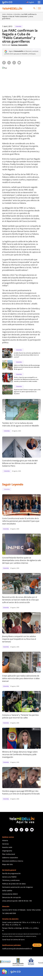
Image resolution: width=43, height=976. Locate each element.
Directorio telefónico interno (12, 861)
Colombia (17, 14)
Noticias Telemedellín (19, 45)
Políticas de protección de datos (14, 884)
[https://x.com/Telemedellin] (16, 829)
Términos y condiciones (11, 880)
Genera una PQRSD (9, 877)
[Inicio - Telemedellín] (12, 8)
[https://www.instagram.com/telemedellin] (26, 829)
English (31, 2)
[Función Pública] (33, 961)
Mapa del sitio (7, 864)
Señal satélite (7, 890)
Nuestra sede (7, 847)
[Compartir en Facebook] (4, 62)
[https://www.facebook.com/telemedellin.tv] (11, 829)
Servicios (5, 844)
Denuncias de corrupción (11, 897)
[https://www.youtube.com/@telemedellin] (32, 829)
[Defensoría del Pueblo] (20, 961)
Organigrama (7, 851)
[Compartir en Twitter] (9, 62)
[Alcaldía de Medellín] (7, 962)
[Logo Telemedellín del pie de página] (21, 820)
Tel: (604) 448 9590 (9, 913)
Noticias (9, 14)
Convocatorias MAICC (10, 894)
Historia (5, 840)
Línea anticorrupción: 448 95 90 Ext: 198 (17, 901)
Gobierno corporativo (10, 857)
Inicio (4, 14)
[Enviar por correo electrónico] (19, 62)
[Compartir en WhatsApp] (14, 62)
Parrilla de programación (11, 873)
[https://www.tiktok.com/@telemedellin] (21, 829)
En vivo (37, 945)
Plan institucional (8, 854)
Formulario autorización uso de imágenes (17, 887)
